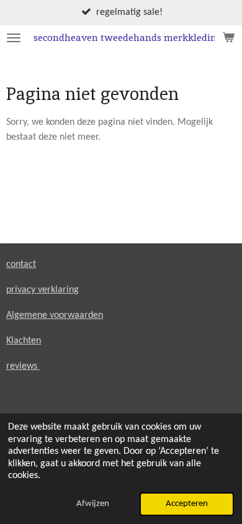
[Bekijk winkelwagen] (228, 37)
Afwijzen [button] (92, 503)
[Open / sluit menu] (13, 37)
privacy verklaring (42, 290)
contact (21, 264)
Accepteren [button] (187, 503)
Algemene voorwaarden (54, 315)
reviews (23, 366)
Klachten (23, 341)
